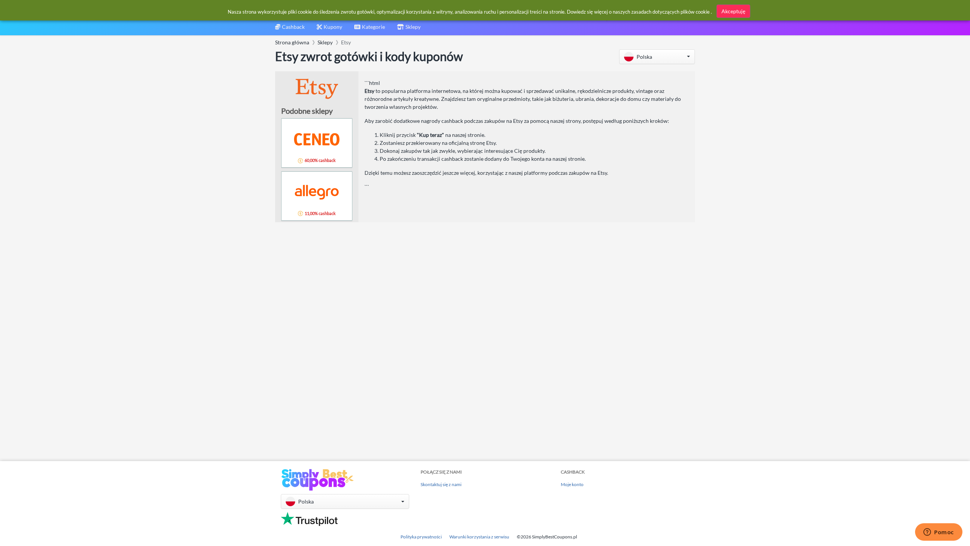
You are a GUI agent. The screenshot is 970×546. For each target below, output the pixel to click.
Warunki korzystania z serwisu (479, 537)
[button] (657, 56)
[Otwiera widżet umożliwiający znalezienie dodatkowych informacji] (938, 532)
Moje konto (572, 484)
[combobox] (369, 29)
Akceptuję (733, 11)
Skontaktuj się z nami (441, 484)
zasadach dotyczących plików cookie (670, 12)
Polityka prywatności (421, 537)
